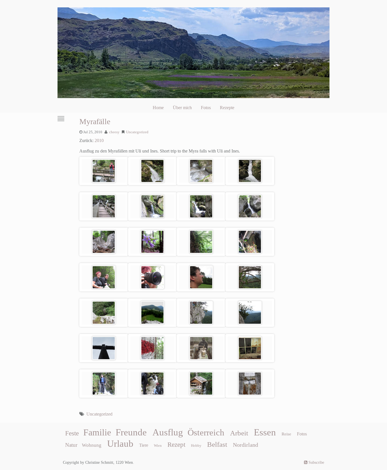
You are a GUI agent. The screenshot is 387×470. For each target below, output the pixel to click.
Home (158, 107)
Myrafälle (94, 121)
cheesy (114, 132)
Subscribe (315, 462)
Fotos (206, 107)
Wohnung (91, 445)
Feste (72, 433)
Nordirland (245, 445)
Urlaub (120, 443)
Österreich (206, 432)
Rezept (176, 444)
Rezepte (227, 107)
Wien (158, 445)
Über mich (182, 107)
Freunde (131, 432)
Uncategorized (137, 132)
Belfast (217, 444)
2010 (99, 140)
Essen (265, 432)
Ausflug (167, 432)
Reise (286, 434)
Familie (97, 432)
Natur (71, 445)
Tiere (143, 445)
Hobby (196, 445)
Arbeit (239, 433)
